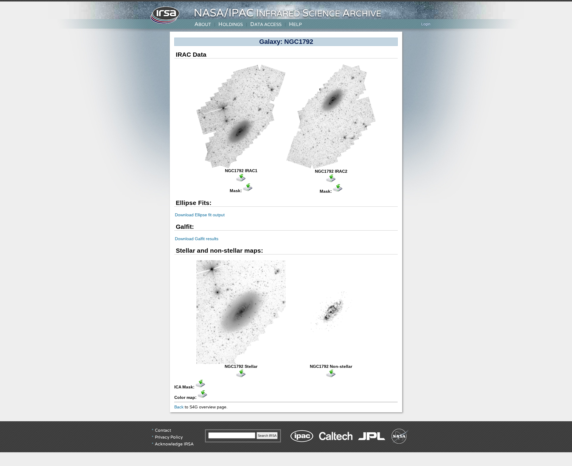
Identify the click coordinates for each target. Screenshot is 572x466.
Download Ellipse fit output (200, 214)
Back (179, 407)
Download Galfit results (196, 238)
